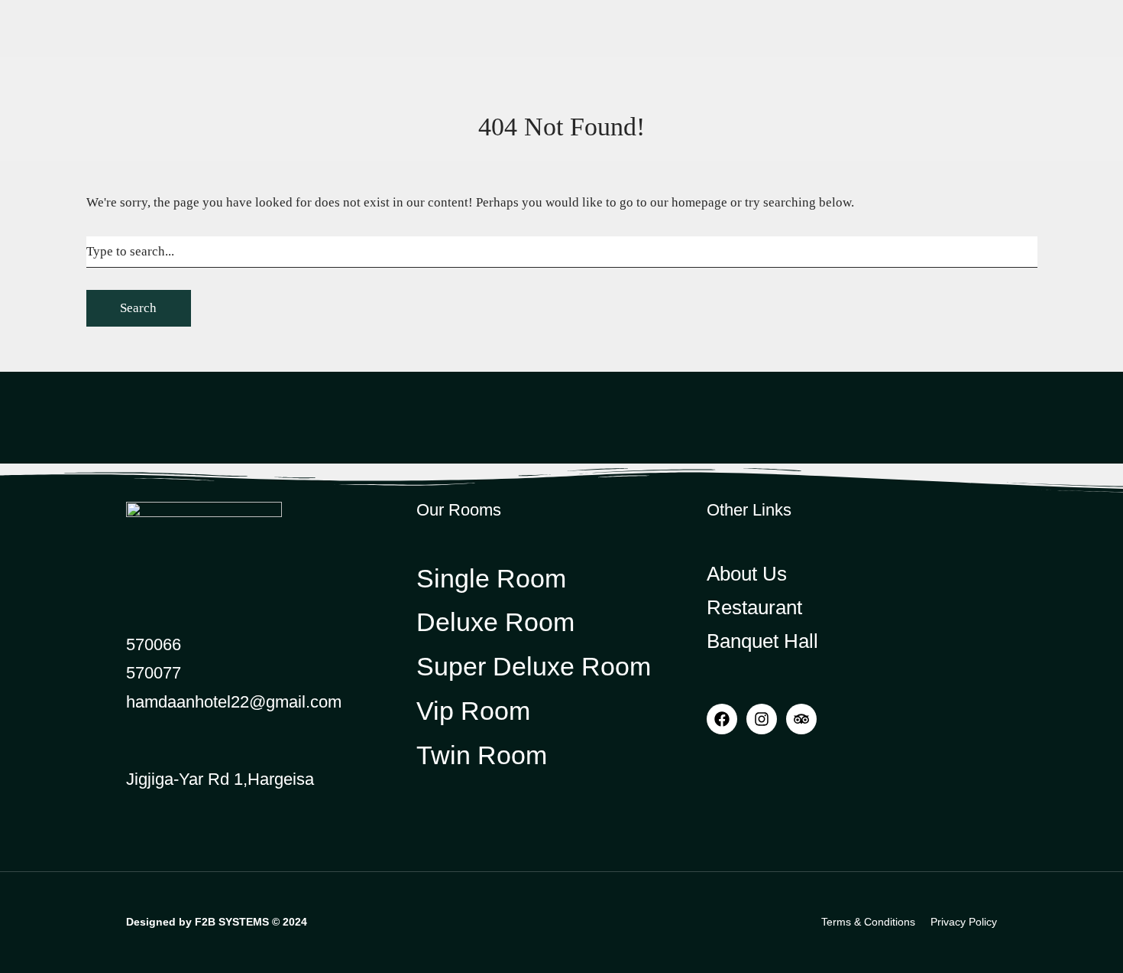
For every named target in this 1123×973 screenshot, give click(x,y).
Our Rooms (211, 30)
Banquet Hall (890, 96)
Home (141, 161)
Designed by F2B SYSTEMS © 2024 (216, 922)
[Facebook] (722, 719)
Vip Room (222, 161)
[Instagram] (761, 719)
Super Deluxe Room (248, 108)
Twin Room (226, 135)
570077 (153, 672)
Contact (970, 96)
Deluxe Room (232, 81)
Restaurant (801, 96)
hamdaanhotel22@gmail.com (233, 701)
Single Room (230, 54)
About (357, 161)
